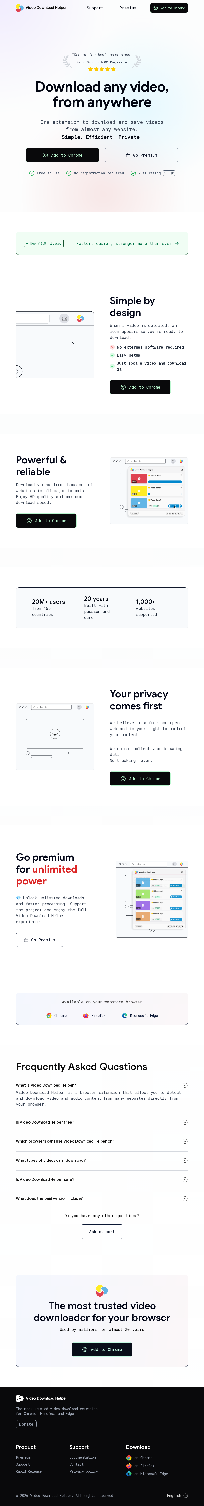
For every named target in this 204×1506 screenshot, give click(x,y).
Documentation (83, 1457)
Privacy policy (84, 1471)
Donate (26, 1424)
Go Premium (145, 154)
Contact (77, 1464)
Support (95, 7)
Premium (127, 7)
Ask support (102, 1231)
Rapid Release (29, 1471)
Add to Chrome (173, 8)
